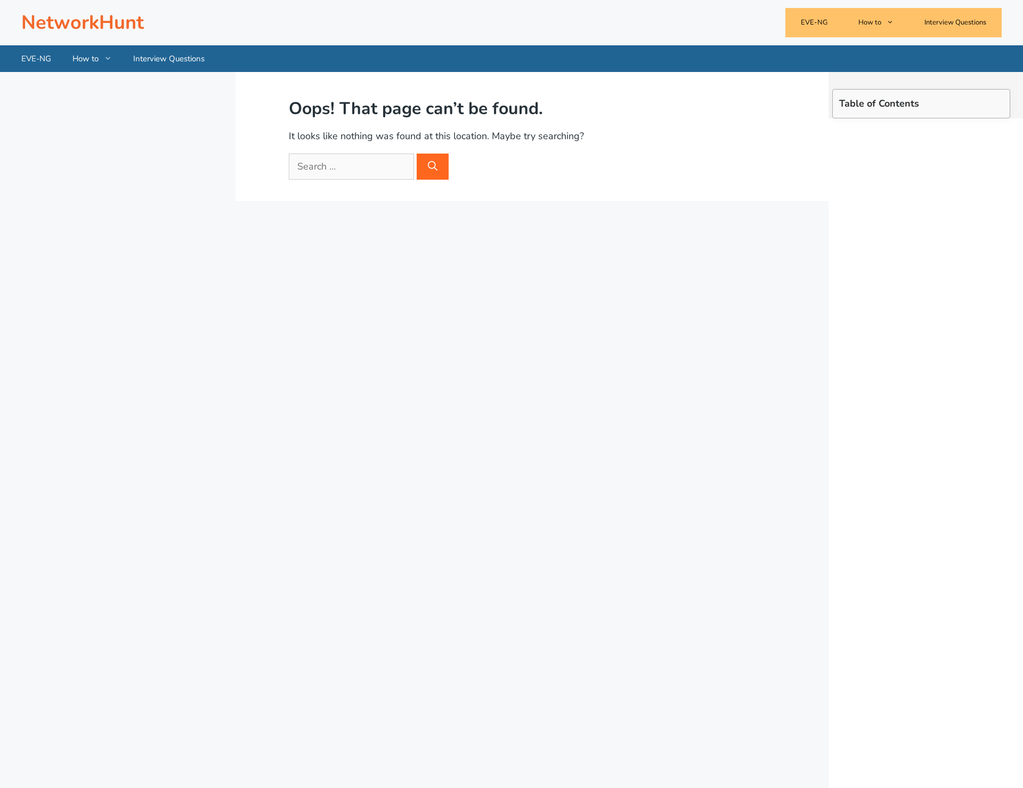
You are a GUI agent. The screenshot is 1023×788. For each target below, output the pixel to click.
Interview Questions (955, 22)
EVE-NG (814, 22)
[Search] (433, 167)
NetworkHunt (82, 23)
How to (869, 22)
